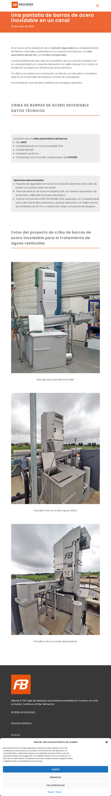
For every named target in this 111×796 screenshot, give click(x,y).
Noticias (15, 735)
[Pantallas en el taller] (55, 373)
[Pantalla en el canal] (55, 504)
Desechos (55, 777)
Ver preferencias (55, 785)
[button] (106, 742)
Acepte (55, 769)
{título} (51, 792)
